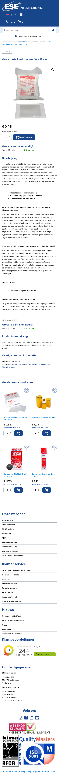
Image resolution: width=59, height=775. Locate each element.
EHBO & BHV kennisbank (13, 620)
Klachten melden (9, 583)
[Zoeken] (53, 30)
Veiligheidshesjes (9, 542)
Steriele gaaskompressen (34, 42)
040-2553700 (8, 691)
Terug (8, 51)
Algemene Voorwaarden (44, 771)
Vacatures (6, 629)
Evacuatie (6, 533)
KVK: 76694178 (9, 697)
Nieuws (5, 625)
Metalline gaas (8, 367)
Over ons (6, 579)
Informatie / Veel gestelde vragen (17, 570)
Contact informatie (10, 575)
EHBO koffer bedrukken (12, 555)
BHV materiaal (8, 525)
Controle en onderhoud (12, 601)
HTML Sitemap (10, 771)
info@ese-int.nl (8, 694)
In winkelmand (25, 137)
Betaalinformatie (9, 588)
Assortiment (7, 520)
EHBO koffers (8, 529)
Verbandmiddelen (15, 42)
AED (4, 538)
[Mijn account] (6, 22)
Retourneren (7, 592)
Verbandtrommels (10, 551)
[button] (52, 69)
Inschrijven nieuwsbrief (12, 634)
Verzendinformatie (10, 597)
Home (4, 42)
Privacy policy (25, 771)
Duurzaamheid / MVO (11, 616)
